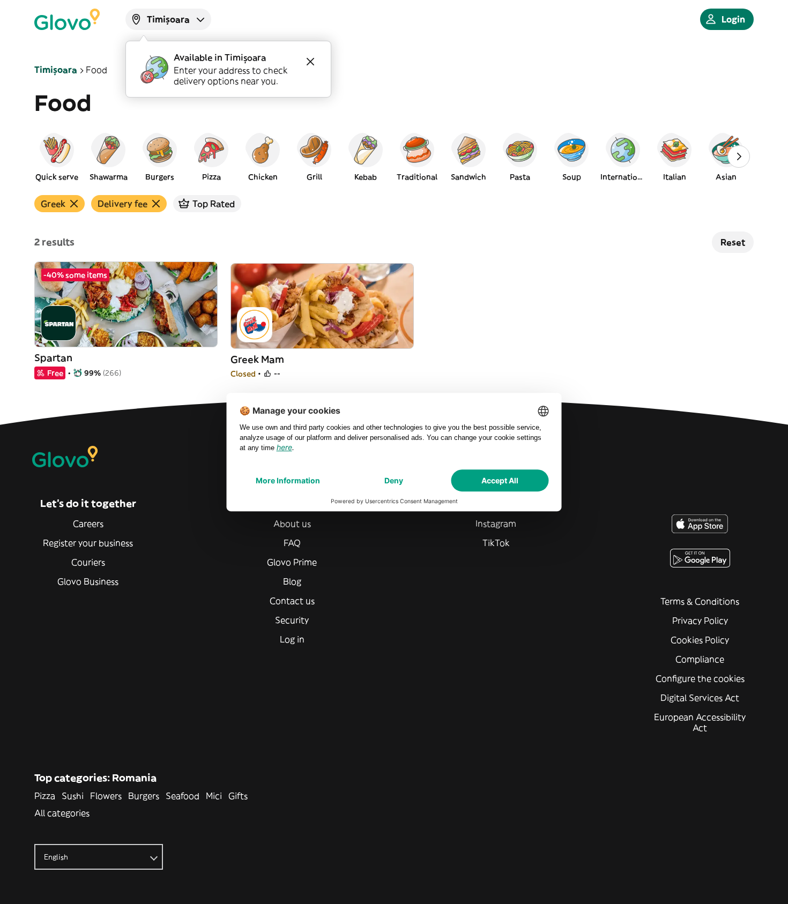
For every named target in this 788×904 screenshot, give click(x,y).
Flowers (106, 795)
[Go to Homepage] (67, 19)
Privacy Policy (700, 620)
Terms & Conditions (699, 601)
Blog (292, 581)
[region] (394, 156)
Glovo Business (87, 581)
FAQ (292, 542)
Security (292, 620)
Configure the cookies (700, 678)
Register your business (88, 542)
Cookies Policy (700, 639)
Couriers (88, 562)
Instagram (495, 523)
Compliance (699, 659)
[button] (56, 156)
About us (292, 523)
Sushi (73, 795)
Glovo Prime (292, 562)
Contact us (292, 600)
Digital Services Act (699, 697)
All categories (62, 813)
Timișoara (55, 69)
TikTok (496, 542)
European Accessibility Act (700, 722)
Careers (88, 523)
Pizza (44, 795)
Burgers (143, 795)
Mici (214, 795)
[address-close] (310, 61)
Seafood (182, 795)
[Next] (738, 156)
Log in (292, 639)
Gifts (238, 795)
